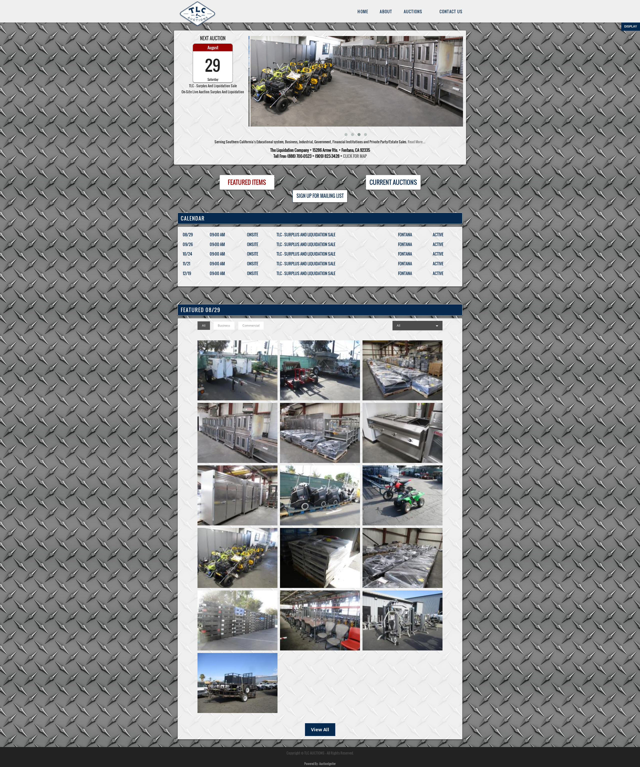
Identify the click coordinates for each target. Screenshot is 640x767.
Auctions (413, 12)
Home (363, 12)
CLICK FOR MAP (355, 156)
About (386, 12)
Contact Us (451, 12)
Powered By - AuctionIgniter (320, 763)
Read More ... (417, 141)
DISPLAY (630, 26)
